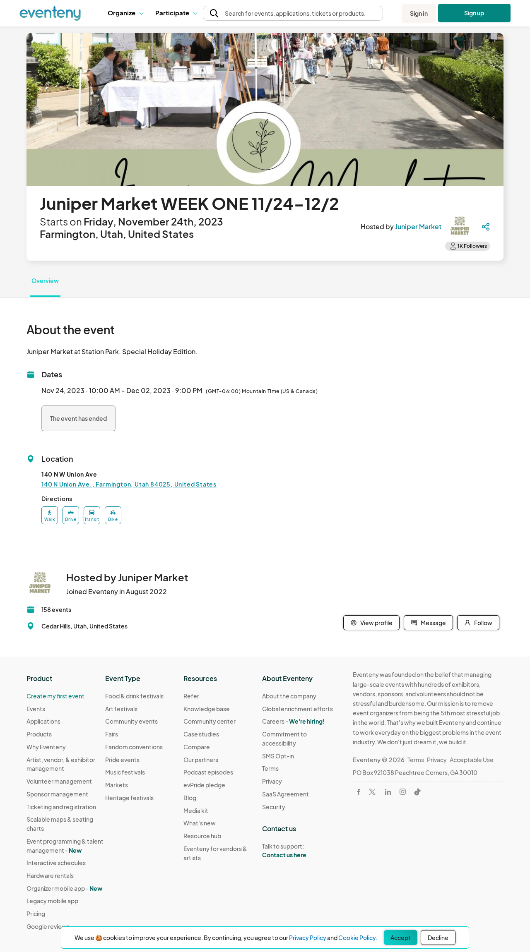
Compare (196, 747)
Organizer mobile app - (64, 888)
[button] (125, 13)
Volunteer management (59, 781)
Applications (43, 721)
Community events (131, 721)
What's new (199, 823)
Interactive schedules (56, 862)
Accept (400, 937)
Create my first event (55, 696)
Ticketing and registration (61, 807)
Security (273, 807)
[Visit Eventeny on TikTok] (417, 792)
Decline (438, 937)
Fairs (111, 734)
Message (433, 622)
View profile (376, 622)
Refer (191, 696)
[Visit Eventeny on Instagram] (402, 791)
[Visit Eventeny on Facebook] (358, 792)
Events (35, 708)
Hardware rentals (50, 875)
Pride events (122, 759)
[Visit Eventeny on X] (372, 792)
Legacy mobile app (52, 900)
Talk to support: (284, 850)
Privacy (272, 781)
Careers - (293, 721)
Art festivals (121, 708)
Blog (189, 797)
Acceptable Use (472, 759)
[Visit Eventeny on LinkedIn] (388, 792)
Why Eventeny (46, 747)
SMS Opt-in (278, 756)
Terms (270, 768)
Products (39, 734)
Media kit (195, 810)
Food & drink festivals (134, 696)
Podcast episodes (208, 772)
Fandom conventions (134, 747)
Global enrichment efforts (297, 708)
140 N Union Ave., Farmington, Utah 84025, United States (129, 484)
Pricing (35, 913)
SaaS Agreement (285, 794)
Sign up (474, 13)
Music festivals (125, 772)
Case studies (201, 734)
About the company (289, 696)
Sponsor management (57, 794)
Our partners (200, 759)
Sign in (419, 13)
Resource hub (202, 835)
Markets (116, 785)
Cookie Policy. (357, 937)
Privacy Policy (307, 937)
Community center (209, 721)
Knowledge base (206, 708)
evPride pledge (204, 785)
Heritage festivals (129, 797)
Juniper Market (418, 226)
